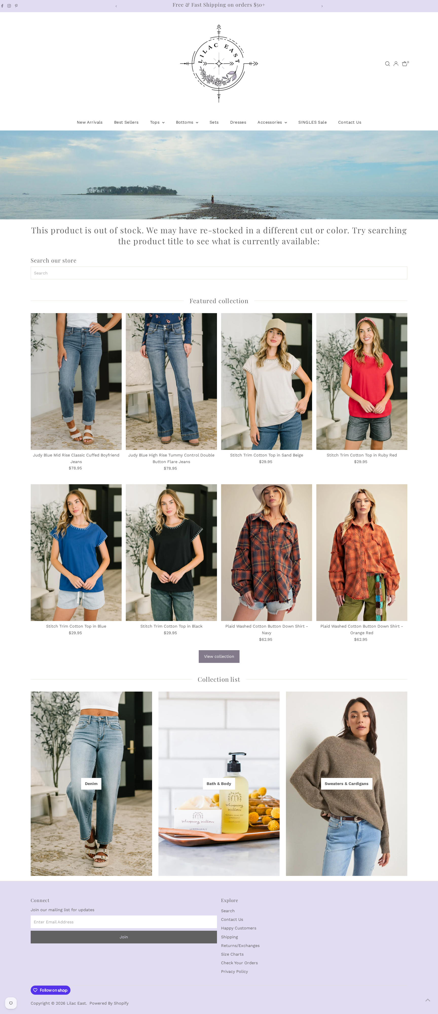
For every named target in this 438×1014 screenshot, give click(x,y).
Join (124, 937)
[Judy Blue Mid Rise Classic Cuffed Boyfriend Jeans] (76, 381)
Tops (155, 122)
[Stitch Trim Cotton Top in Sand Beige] (266, 381)
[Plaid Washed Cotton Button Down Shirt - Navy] (266, 552)
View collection (219, 656)
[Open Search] (387, 63)
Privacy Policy (234, 971)
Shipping (229, 937)
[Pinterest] (16, 6)
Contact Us (349, 122)
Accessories (270, 122)
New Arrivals (90, 122)
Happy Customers (238, 928)
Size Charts (232, 954)
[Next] (321, 6)
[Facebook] (2, 6)
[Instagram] (9, 6)
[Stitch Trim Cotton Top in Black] (171, 552)
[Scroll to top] (428, 1000)
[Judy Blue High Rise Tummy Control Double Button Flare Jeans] (171, 381)
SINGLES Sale (312, 122)
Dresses (238, 122)
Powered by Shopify (109, 1003)
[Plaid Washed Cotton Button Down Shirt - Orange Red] (362, 552)
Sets (214, 122)
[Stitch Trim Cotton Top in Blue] (76, 552)
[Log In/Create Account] (396, 63)
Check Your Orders (239, 962)
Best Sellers (126, 122)
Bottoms (185, 122)
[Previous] (116, 6)
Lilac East (76, 1003)
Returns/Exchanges (240, 945)
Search (228, 910)
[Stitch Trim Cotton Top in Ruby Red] (362, 381)
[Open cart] (404, 63)
